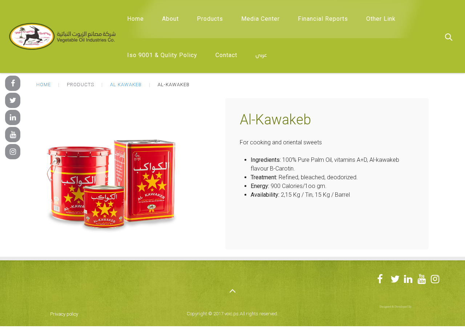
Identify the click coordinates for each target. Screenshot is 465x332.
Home (135, 18)
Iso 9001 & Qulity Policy (162, 55)
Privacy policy (64, 314)
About (170, 18)
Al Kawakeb (126, 84)
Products (210, 18)
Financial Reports (323, 18)
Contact (226, 55)
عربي (261, 55)
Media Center (260, 18)
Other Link (381, 18)
